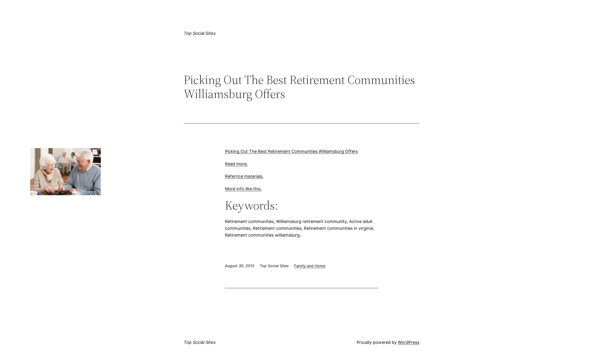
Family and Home (309, 265)
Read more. (236, 163)
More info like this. (243, 188)
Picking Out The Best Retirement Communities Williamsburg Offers (291, 151)
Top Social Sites (200, 33)
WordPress (408, 342)
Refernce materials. (244, 176)
